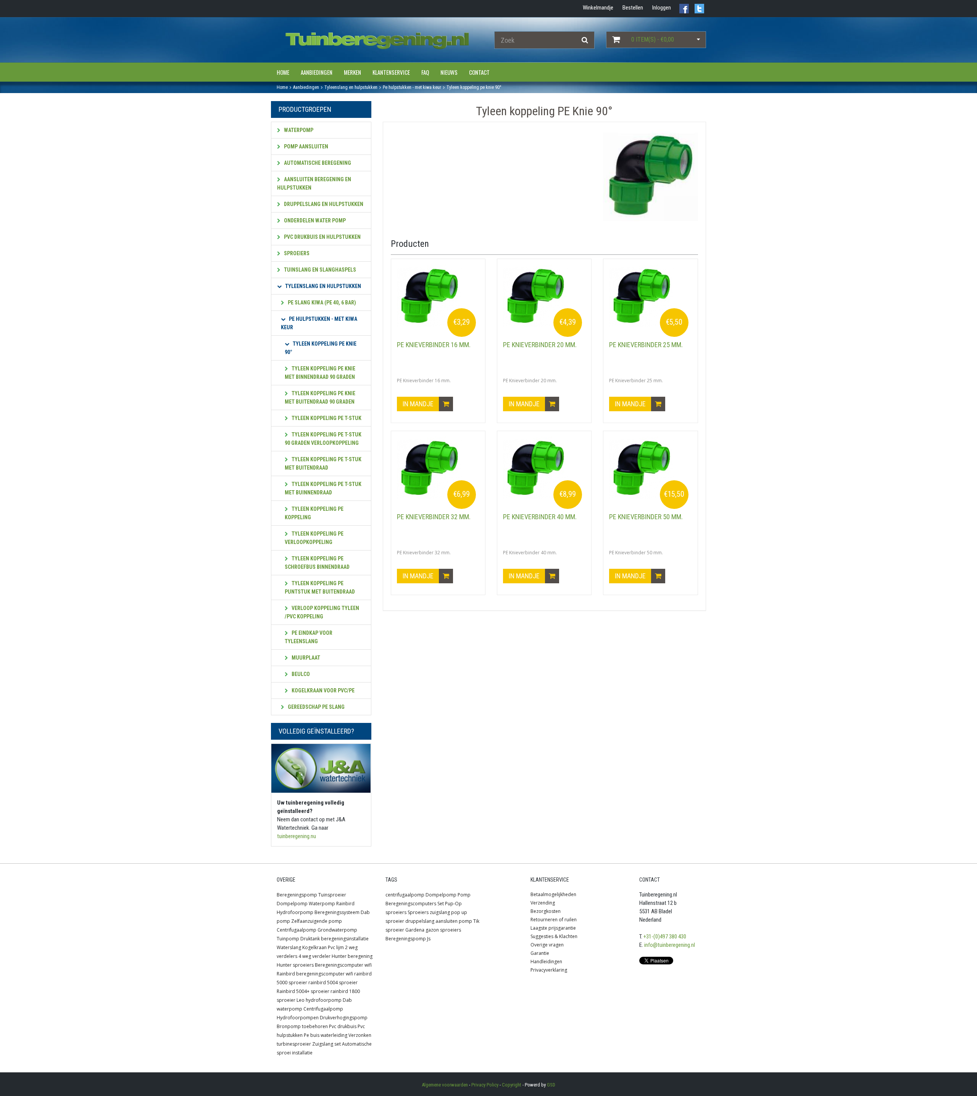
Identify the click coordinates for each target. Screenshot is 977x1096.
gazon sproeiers (443, 930)
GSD (551, 1085)
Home (283, 72)
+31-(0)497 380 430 (664, 936)
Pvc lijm (336, 947)
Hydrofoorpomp (295, 912)
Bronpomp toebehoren (302, 1026)
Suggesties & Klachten (553, 936)
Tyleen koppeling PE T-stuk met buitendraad (323, 463)
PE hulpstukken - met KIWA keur (319, 323)
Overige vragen (547, 944)
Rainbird (345, 903)
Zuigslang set (326, 1044)
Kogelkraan (314, 947)
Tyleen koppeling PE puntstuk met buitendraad (320, 587)
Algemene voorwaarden (445, 1085)
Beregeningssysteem (337, 912)
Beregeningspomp (297, 895)
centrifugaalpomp (404, 895)
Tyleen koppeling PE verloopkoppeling (314, 538)
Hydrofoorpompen (298, 1017)
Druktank (310, 938)
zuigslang (440, 912)
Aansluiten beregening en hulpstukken (314, 183)
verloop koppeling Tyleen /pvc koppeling (322, 612)
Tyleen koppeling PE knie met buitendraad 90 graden (320, 397)
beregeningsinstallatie (345, 938)
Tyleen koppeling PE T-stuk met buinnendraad (323, 488)
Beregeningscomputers (410, 903)
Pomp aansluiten (305, 146)
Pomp (464, 895)
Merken (352, 72)
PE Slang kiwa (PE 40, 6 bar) (321, 302)
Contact (479, 72)
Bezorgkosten (545, 911)
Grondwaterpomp (337, 930)
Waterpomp (298, 130)
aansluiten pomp (453, 921)
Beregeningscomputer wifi (343, 965)
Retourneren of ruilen (553, 919)
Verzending (542, 903)
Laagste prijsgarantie (553, 928)
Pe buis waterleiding (325, 1035)
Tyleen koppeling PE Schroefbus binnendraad (317, 562)
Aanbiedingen (316, 72)
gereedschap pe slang (316, 707)
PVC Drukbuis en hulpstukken (322, 237)
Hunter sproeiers (295, 965)
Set (440, 903)
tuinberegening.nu (296, 836)
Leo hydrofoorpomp (319, 1000)
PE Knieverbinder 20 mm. (540, 345)
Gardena (414, 930)
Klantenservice (391, 72)
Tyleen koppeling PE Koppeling (314, 513)
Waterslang (289, 947)
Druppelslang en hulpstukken (323, 204)
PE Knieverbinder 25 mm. (646, 345)
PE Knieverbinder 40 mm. (540, 517)
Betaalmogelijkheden (553, 894)
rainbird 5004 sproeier (333, 982)
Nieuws (449, 72)
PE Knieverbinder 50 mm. (646, 517)
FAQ (425, 72)
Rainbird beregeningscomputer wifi (315, 973)
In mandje (419, 404)
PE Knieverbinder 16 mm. (434, 345)
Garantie (539, 953)
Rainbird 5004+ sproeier (303, 991)
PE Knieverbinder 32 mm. (434, 517)
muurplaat (305, 658)
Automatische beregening (317, 163)
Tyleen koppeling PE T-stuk (325, 418)
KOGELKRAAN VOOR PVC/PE (322, 690)
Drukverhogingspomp (344, 1017)
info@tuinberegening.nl (669, 944)
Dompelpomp (292, 903)
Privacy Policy (484, 1085)
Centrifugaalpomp (296, 930)
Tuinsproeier (332, 895)
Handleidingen (546, 961)
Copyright (511, 1085)
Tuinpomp (288, 938)
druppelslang (419, 921)
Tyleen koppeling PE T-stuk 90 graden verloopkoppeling (323, 438)
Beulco (300, 674)
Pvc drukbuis (342, 1026)
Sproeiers (296, 253)
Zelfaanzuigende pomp (316, 921)
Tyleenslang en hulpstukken (322, 286)
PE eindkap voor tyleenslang (308, 637)
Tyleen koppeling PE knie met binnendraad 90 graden (320, 372)
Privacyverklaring (548, 970)
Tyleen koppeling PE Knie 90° (320, 348)
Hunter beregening (352, 956)
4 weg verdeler (314, 956)
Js (428, 938)
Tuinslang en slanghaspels (319, 270)
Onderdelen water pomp (314, 220)
